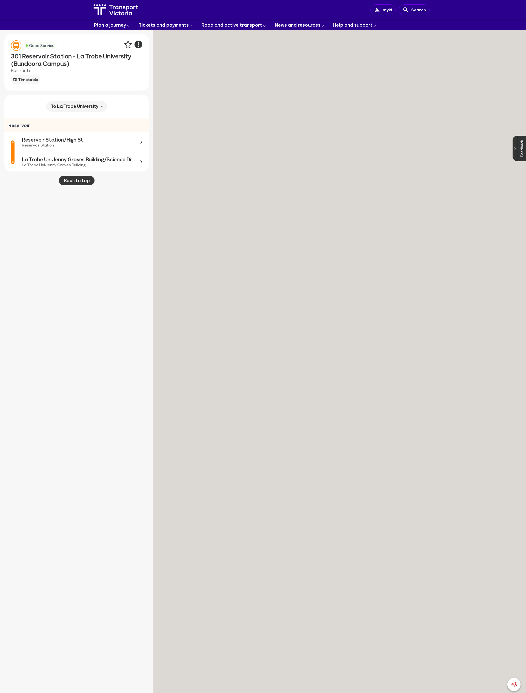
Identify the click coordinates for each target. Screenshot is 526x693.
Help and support (353, 24)
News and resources (298, 24)
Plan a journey (110, 24)
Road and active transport (231, 24)
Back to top (77, 180)
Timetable (28, 79)
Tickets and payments (164, 24)
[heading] (76, 125)
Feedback (522, 148)
